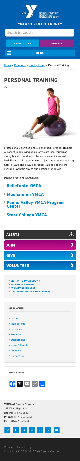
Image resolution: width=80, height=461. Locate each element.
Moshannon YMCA (25, 194)
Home (7, 65)
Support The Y (19, 339)
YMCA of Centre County (40, 11)
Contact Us (17, 355)
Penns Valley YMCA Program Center (36, 204)
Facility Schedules (23, 287)
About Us (16, 350)
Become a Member (22, 284)
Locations (16, 329)
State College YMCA (27, 215)
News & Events (19, 345)
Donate (56, 43)
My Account (22, 43)
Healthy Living (37, 65)
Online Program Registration (31, 291)
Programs (20, 65)
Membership (18, 323)
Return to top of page (18, 447)
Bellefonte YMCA (24, 185)
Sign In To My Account (25, 280)
